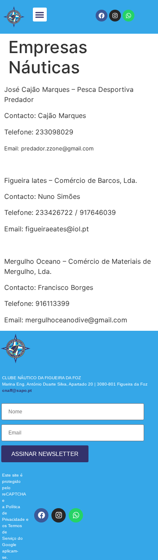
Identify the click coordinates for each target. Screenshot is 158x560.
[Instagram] (115, 15)
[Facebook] (101, 15)
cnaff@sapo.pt (17, 390)
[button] (40, 14)
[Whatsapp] (128, 15)
